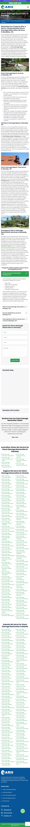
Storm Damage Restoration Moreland (21, 514)
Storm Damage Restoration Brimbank (7, 506)
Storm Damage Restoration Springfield (21, 667)
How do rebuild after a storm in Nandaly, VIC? (12, 313)
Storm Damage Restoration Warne (21, 716)
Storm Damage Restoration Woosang (21, 744)
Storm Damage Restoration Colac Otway (8, 527)
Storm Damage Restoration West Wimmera (20, 594)
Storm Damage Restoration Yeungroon (22, 758)
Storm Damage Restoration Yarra (20, 611)
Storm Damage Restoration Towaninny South (22, 693)
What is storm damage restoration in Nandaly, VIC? (14, 307)
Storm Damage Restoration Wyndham (21, 607)
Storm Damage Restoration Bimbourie (7, 643)
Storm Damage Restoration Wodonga (21, 604)
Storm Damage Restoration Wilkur (20, 734)
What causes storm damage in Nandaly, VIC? (12, 274)
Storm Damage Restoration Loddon (6, 606)
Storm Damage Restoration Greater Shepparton (7, 573)
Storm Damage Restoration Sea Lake (21, 664)
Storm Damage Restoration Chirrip (6, 670)
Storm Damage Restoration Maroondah (22, 483)
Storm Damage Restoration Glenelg (7, 551)
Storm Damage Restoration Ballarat (6, 483)
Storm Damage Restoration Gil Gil (6, 700)
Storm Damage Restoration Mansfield (21, 476)
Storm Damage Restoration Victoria (7, 466)
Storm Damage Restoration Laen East (7, 738)
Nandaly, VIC (8, 816)
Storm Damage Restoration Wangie (21, 709)
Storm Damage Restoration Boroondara (7, 502)
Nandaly (8, 21)
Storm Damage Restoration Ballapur (7, 630)
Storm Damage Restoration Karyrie (6, 728)
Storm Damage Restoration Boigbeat (7, 653)
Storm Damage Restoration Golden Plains (8, 555)
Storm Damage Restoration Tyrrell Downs (22, 706)
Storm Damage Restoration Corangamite (8, 530)
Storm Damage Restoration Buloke (6, 509)
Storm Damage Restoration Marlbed (7, 754)
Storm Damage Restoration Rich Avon (21, 656)
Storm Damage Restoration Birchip (6, 646)
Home (2, 21)
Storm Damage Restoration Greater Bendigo (7, 559)
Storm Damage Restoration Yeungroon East (22, 763)
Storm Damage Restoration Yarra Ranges (22, 614)
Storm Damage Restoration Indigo (6, 593)
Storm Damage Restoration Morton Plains (8, 761)
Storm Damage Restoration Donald (6, 690)
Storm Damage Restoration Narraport (21, 636)
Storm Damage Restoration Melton (21, 489)
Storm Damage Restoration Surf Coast (21, 567)
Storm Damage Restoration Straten (21, 670)
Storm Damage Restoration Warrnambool (20, 586)
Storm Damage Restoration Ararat (6, 479)
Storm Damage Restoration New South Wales (7, 459)
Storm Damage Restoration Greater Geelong (7, 568)
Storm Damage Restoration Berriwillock (7, 639)
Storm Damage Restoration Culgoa (6, 684)
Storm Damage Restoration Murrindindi (22, 530)
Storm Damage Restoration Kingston (7, 596)
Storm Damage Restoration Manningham (8, 614)
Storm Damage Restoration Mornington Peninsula (22, 518)
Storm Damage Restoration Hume (6, 590)
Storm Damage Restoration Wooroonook (22, 740)
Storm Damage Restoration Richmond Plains (21, 660)
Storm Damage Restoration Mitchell (21, 496)
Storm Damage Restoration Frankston (7, 541)
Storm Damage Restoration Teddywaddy (22, 677)
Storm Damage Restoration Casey (6, 519)
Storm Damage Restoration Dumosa (7, 697)
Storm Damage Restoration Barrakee (7, 636)
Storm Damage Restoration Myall (6, 764)
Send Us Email (8, 813)
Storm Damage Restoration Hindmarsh (7, 580)
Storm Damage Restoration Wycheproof (22, 747)
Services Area (6, 801)
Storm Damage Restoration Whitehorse (22, 598)
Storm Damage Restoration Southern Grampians (21, 557)
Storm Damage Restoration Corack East (8, 680)
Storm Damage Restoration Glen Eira (7, 548)
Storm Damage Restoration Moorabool (21, 510)
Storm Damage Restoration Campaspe (7, 512)
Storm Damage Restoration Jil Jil (6, 721)
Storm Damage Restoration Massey (6, 757)
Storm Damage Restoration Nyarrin (21, 646)
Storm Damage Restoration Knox (6, 600)
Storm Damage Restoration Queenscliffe (22, 548)
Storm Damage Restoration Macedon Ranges (7, 611)
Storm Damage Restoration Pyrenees (21, 544)
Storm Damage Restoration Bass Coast (7, 489)
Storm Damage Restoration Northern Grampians (21, 537)
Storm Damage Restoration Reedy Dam (22, 653)
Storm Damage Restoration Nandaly (21, 630)
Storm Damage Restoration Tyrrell (20, 703)
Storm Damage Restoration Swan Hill (21, 570)
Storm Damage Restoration (9, 795)
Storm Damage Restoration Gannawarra (8, 545)
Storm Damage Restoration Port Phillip (21, 541)
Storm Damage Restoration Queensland (8, 455)
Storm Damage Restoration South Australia (20, 456)
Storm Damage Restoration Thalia (20, 685)
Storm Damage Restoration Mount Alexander (20, 523)
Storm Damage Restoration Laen (6, 734)
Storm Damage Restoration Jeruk (6, 718)
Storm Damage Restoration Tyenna (21, 700)
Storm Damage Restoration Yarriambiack (22, 617)
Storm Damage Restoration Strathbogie (22, 564)
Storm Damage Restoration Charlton (7, 667)
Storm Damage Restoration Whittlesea (22, 601)
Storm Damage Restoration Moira (20, 499)
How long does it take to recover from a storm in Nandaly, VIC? (14, 320)
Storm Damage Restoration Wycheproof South (22, 751)
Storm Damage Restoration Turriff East (22, 696)
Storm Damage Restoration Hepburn (7, 577)
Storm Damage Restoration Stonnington (22, 560)
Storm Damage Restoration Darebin (7, 533)
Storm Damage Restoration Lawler (6, 747)
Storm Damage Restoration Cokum (6, 674)
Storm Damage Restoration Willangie (21, 737)
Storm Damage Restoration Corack (6, 677)
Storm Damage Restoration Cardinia (7, 516)
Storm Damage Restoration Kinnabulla (7, 731)
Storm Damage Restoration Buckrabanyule (5, 657)
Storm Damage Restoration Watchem (21, 719)
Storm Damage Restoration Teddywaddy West (22, 681)
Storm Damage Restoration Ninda (20, 639)
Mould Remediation (7, 792)
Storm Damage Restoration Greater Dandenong (7, 564)
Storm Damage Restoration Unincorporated (20, 578)
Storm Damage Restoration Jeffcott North (7, 714)
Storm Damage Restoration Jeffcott (7, 710)
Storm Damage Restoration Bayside (7, 496)
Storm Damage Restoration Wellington (21, 590)
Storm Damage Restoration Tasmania (21, 464)
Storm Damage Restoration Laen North (7, 741)
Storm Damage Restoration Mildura (21, 493)
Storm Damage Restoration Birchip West (8, 649)
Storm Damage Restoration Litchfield (7, 751)
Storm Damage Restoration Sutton (21, 674)
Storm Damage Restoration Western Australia (21, 460)
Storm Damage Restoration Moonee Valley (21, 507)
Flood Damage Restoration (9, 798)
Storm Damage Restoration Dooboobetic (8, 693)
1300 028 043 (15, 3)
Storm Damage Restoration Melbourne (21, 486)
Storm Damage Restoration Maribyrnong (22, 479)
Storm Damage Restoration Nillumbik (21, 533)
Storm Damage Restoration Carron (6, 664)
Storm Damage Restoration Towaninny (22, 688)
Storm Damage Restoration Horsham (7, 587)
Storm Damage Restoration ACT (6, 463)
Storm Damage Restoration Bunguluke (7, 661)
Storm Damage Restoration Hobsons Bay (8, 583)
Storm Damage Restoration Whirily (20, 731)
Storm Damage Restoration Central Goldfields (6, 523)
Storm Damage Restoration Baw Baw (7, 493)
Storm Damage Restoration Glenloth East (8, 707)
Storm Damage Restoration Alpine (6, 476)
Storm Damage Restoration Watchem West (21, 724)
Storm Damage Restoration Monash (21, 502)
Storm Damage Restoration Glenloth (7, 703)
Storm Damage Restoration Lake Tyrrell (7, 744)
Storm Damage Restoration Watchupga (22, 727)
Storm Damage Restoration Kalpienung (7, 724)
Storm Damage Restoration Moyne (21, 526)
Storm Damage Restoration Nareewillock (22, 633)
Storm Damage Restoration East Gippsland (6, 538)
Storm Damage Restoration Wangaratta (22, 582)
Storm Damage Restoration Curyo (6, 687)
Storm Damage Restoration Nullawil (21, 643)
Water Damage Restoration (9, 789)
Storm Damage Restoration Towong (21, 574)
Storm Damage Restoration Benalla (6, 499)
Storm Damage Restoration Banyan (6, 633)
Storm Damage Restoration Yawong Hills (22, 755)
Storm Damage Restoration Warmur (21, 713)
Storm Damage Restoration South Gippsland (20, 552)
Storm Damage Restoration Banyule (7, 486)
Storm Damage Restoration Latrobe (7, 603)
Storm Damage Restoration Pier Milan (21, 649)
